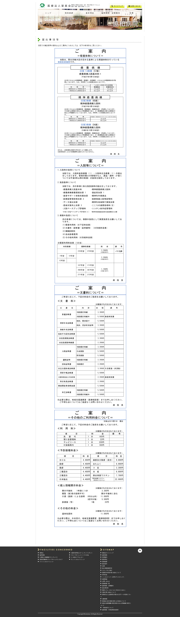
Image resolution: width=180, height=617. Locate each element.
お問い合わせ (106, 581)
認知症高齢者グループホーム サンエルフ (51, 559)
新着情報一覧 (106, 583)
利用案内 (104, 557)
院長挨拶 (69, 13)
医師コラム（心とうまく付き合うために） (114, 590)
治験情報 (104, 599)
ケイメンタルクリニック (46, 561)
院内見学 (104, 564)
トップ (48, 13)
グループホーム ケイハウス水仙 (80, 555)
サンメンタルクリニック (78, 559)
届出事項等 (105, 588)
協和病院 (42, 555)
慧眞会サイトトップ (107, 553)
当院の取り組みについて (109, 592)
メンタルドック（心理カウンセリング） (113, 577)
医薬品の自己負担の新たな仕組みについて (114, 601)
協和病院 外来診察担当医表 (110, 610)
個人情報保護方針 (107, 568)
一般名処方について (107, 607)
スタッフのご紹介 (107, 570)
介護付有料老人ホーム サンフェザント (81, 553)
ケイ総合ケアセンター (77, 557)
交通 (132, 13)
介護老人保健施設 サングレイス (49, 557)
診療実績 (104, 579)
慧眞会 (41, 553)
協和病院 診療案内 (110, 13)
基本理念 (90, 13)
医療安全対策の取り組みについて (111, 572)
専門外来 (104, 574)
